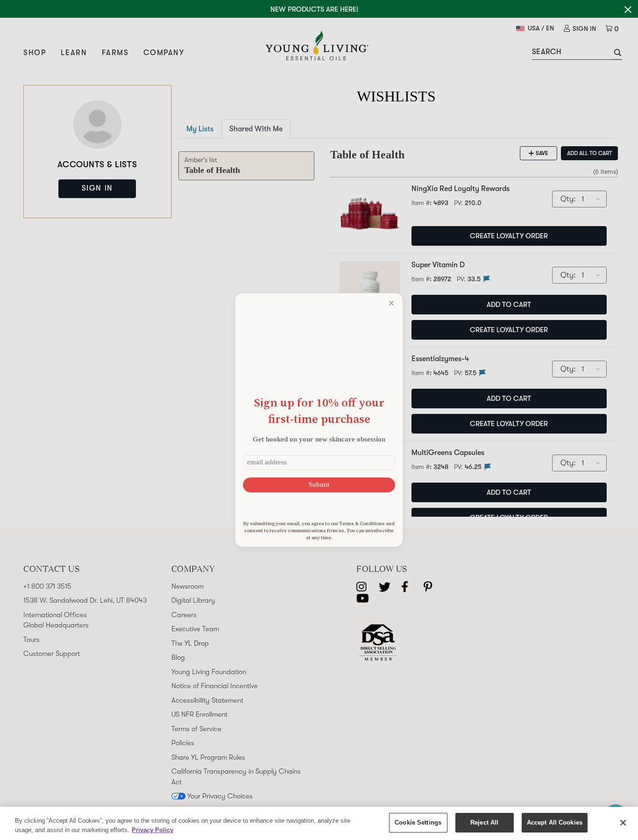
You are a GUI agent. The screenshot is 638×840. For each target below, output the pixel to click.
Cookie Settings (418, 822)
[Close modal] (391, 303)
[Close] (623, 822)
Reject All (484, 822)
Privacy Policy (152, 829)
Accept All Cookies (554, 822)
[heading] (319, 410)
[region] (319, 823)
